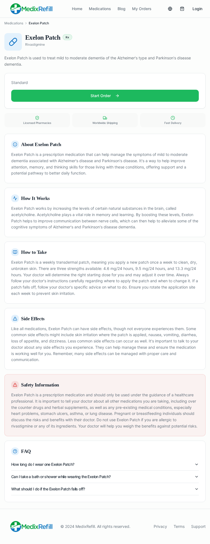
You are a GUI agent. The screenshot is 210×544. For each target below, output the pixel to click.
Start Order (101, 95)
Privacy (160, 526)
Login (197, 8)
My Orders (141, 8)
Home (77, 8)
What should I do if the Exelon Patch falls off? (48, 489)
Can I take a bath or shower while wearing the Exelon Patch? (61, 476)
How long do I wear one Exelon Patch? (42, 464)
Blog (122, 8)
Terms (179, 526)
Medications (100, 8)
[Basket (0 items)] (182, 9)
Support (198, 526)
